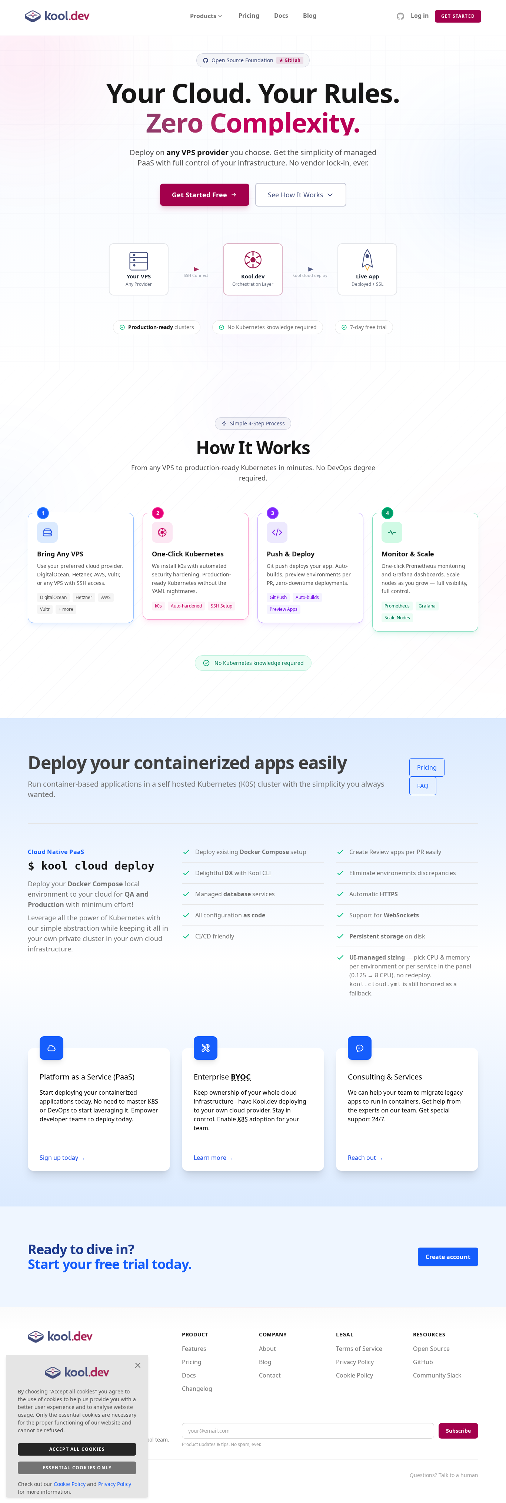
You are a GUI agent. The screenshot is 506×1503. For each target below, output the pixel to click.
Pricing (249, 16)
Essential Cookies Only (77, 1467)
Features (194, 1349)
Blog (309, 16)
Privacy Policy (355, 1362)
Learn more (214, 1158)
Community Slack (437, 1375)
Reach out (365, 1158)
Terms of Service (359, 1349)
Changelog (197, 1389)
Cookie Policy (354, 1375)
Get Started (458, 16)
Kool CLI (259, 873)
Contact (270, 1375)
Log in (420, 16)
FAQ (423, 786)
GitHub (423, 1362)
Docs (281, 16)
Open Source (431, 1349)
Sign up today (63, 1158)
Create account (448, 1257)
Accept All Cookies (77, 1449)
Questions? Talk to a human (444, 1475)
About (267, 1349)
